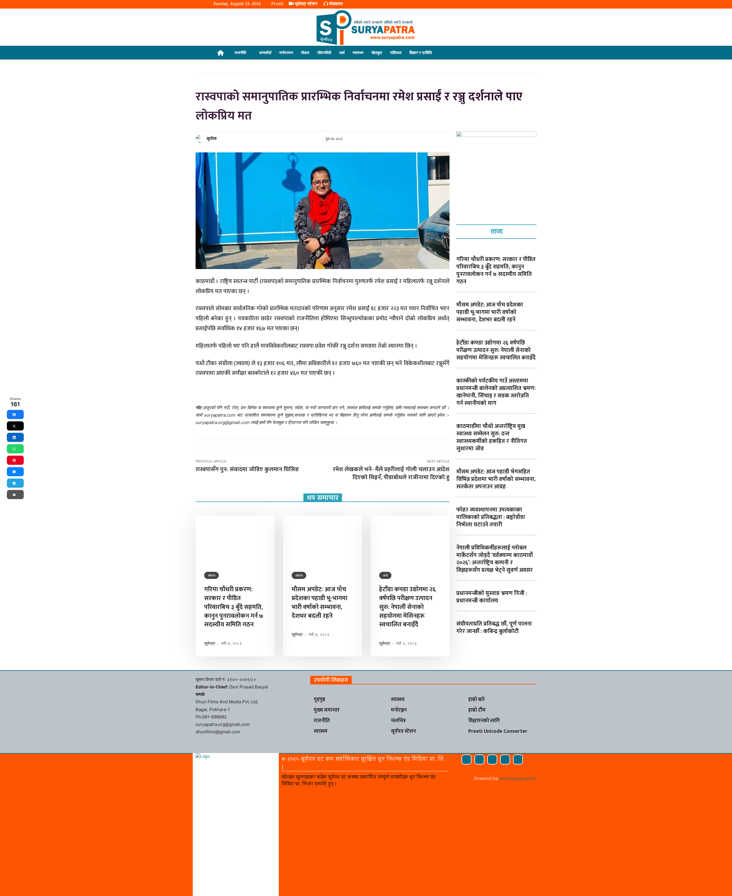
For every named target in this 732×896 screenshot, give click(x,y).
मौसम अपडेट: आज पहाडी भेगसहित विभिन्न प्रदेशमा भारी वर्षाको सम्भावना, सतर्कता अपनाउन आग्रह (496, 479)
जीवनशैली (324, 52)
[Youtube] (518, 759)
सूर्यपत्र (211, 138)
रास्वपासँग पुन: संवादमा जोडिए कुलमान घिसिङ (247, 469)
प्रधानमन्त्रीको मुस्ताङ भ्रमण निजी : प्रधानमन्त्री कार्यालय (491, 597)
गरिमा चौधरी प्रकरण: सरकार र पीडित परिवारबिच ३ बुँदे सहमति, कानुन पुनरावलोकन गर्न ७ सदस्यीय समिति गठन (233, 607)
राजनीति (240, 52)
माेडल (305, 52)
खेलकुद (376, 52)
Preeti (277, 4)
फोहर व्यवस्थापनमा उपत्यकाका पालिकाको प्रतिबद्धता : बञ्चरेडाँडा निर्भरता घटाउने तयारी (490, 517)
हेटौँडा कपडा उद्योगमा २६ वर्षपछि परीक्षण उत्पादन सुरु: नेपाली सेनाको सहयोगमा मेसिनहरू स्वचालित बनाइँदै (407, 607)
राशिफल (395, 52)
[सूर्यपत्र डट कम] (366, 27)
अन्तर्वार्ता (265, 52)
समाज (211, 575)
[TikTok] (492, 759)
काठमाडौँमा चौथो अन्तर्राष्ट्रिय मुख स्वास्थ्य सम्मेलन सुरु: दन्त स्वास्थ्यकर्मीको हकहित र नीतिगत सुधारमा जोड (491, 437)
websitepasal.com (518, 779)
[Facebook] (467, 759)
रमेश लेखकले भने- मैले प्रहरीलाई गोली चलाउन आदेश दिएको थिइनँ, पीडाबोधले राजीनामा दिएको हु (391, 473)
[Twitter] (505, 759)
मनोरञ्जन (286, 52)
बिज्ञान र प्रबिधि (420, 52)
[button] (512, 53)
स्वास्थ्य (358, 52)
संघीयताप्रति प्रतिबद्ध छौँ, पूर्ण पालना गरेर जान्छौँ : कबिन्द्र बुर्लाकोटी (494, 627)
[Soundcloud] (479, 759)
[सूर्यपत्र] (201, 138)
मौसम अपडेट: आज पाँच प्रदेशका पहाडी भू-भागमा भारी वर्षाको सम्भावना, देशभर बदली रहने (319, 602)
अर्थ (342, 52)
